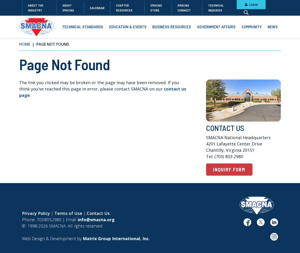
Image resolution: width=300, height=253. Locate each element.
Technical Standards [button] (82, 26)
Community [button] (252, 26)
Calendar (97, 8)
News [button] (273, 26)
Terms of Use (68, 213)
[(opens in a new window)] (247, 224)
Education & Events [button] (127, 26)
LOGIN (253, 5)
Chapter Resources (124, 7)
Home (24, 44)
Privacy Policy (36, 213)
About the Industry (35, 7)
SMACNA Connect (184, 7)
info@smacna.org (96, 219)
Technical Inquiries (216, 7)
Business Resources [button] (171, 26)
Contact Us (98, 213)
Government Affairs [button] (216, 26)
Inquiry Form (229, 169)
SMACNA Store (156, 7)
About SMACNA (68, 7)
